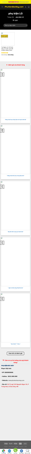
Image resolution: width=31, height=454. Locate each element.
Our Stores (11, 446)
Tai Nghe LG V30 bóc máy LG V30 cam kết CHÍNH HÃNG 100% (7, 48)
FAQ (26, 446)
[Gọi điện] (15, 450)
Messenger (21, 453)
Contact (21, 446)
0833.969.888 (12, 376)
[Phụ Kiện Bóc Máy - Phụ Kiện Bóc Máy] (14, 7)
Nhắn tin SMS (27, 453)
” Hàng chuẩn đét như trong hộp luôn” (15, 175)
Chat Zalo (9, 453)
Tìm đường (3, 453)
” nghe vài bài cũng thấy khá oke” (15, 287)
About (5, 446)
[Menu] (2, 7)
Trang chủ (10, 17)
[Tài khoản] (26, 7)
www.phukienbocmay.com (16, 380)
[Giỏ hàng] (29, 7)
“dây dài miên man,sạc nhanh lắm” (15, 231)
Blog (17, 446)
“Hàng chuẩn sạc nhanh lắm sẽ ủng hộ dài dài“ (15, 119)
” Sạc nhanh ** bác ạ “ (15, 344)
